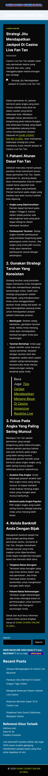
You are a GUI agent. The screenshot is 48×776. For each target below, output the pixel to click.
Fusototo (22, 742)
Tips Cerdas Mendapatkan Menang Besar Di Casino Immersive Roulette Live (24, 398)
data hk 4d (8, 731)
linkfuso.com (9, 728)
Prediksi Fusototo (12, 735)
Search (6, 637)
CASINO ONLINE (12, 28)
